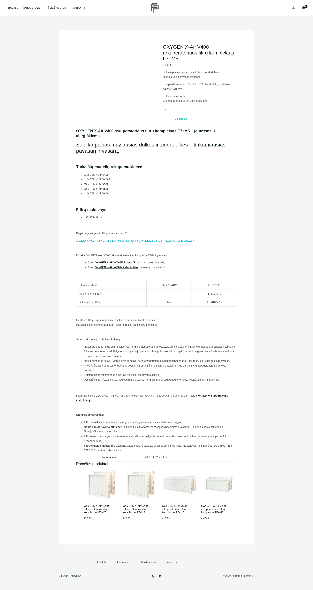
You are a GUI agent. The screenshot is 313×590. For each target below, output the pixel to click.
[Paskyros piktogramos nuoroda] (293, 7)
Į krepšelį (181, 119)
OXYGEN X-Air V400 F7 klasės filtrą (116, 262)
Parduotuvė (31, 7)
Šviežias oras (57, 7)
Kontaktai (78, 7)
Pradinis (12, 7)
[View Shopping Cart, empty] (303, 8)
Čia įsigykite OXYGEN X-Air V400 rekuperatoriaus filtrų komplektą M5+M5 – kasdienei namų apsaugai (135, 240)
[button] (41, 8)
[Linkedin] (159, 576)
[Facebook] (153, 576)
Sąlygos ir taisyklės (70, 576)
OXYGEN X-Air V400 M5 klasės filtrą (117, 267)
